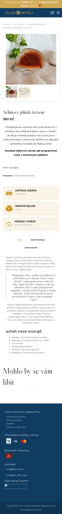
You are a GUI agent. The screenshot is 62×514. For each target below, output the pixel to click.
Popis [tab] (19, 239)
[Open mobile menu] (58, 13)
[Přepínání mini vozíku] (53, 13)
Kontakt (9, 423)
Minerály (19, 24)
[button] (52, 38)
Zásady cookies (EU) (16, 427)
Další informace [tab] (38, 239)
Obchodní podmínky (16, 416)
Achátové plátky (36, 24)
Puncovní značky (14, 420)
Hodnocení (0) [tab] (31, 247)
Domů (6, 24)
